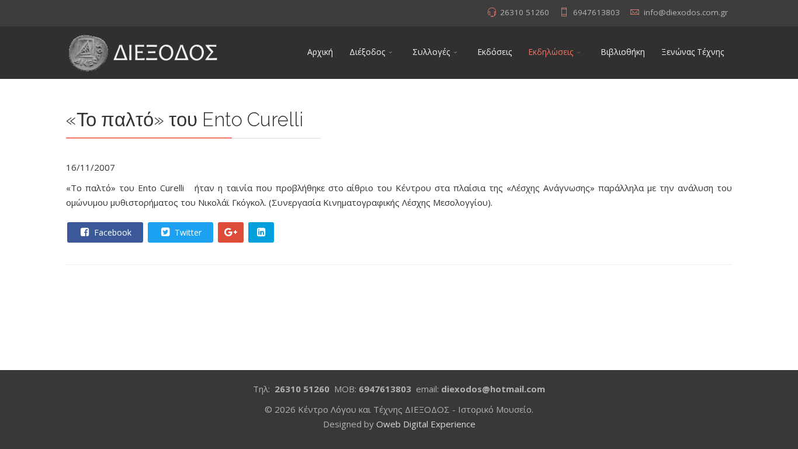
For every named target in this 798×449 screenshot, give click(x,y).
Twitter (187, 232)
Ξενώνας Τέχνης (692, 51)
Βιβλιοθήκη (623, 51)
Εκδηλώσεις (550, 51)
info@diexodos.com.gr (686, 12)
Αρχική (320, 51)
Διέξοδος (367, 51)
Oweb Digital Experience (426, 424)
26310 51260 (524, 12)
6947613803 (596, 12)
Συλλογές (431, 51)
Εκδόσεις (494, 51)
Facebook (111, 232)
